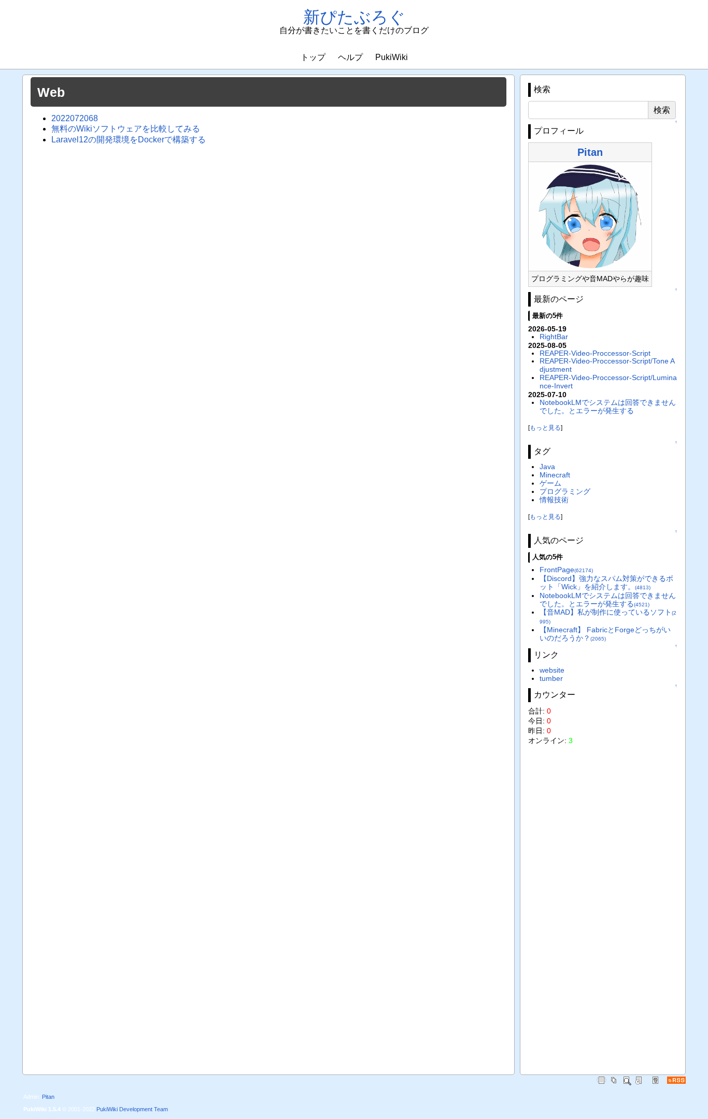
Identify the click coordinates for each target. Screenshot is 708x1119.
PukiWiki (391, 57)
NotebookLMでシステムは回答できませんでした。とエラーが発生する (608, 406)
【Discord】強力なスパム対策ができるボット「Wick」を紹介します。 (606, 582)
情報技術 (554, 500)
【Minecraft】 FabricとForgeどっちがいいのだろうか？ (605, 634)
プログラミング (565, 491)
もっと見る (545, 427)
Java (547, 466)
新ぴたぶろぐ (354, 17)
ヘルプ (350, 57)
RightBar (554, 336)
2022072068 (74, 118)
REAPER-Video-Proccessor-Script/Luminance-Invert (608, 381)
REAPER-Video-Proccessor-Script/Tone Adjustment (607, 365)
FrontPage (566, 569)
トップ (313, 57)
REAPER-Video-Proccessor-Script (595, 353)
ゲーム (550, 483)
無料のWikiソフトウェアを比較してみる (125, 128)
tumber (551, 678)
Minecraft (555, 475)
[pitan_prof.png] (590, 216)
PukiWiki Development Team (132, 1109)
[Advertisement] (602, 906)
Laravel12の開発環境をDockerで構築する (128, 139)
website (552, 670)
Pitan (590, 152)
